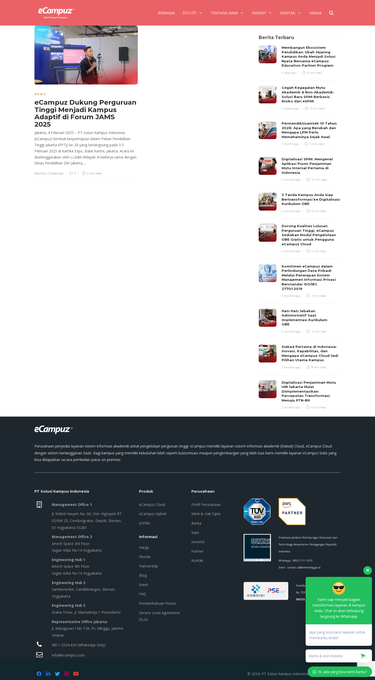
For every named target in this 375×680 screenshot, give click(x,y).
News (40, 94)
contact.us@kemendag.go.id (304, 567)
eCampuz (40, 173)
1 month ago (290, 144)
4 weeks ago (290, 108)
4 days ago (289, 73)
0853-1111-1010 (302, 560)
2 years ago (55, 173)
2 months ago (291, 179)
